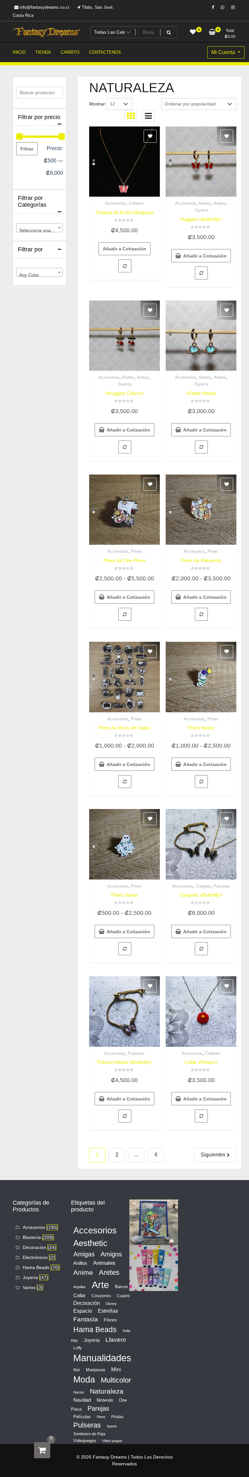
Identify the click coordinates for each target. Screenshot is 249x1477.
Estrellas (108, 1311)
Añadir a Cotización (124, 248)
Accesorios (115, 203)
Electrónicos (35, 1257)
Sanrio (112, 1426)
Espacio (82, 1311)
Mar (76, 1370)
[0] (42, 1450)
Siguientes (213, 1154)
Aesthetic (90, 1243)
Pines (136, 551)
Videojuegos (84, 1440)
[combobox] (39, 227)
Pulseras (222, 886)
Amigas (84, 1254)
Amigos (111, 1254)
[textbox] (40, 230)
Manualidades (102, 1358)
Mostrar (97, 103)
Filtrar (26, 148)
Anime (83, 1272)
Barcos (121, 1286)
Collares (136, 203)
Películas (82, 1416)
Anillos (80, 1263)
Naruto (78, 1392)
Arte (100, 1284)
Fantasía (85, 1319)
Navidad (82, 1400)
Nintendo (105, 1400)
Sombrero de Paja (89, 1434)
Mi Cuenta (223, 52)
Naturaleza (107, 1391)
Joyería (201, 210)
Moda (84, 1379)
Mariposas (95, 1369)
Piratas (117, 1417)
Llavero (115, 1339)
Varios (29, 1287)
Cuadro (123, 1296)
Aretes (205, 203)
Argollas (79, 1287)
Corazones (101, 1296)
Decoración (34, 1247)
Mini (116, 1369)
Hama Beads (36, 1267)
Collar (79, 1295)
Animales (104, 1263)
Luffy (77, 1348)
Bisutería (32, 1237)
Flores (110, 1319)
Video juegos (112, 1441)
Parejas (98, 1408)
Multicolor (116, 1380)
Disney (111, 1304)
